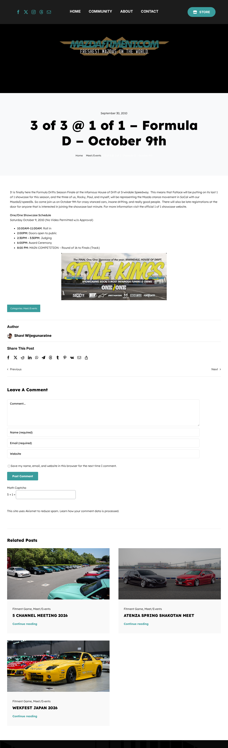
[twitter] (26, 12)
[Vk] (72, 357)
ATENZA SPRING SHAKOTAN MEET (159, 615)
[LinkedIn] (29, 357)
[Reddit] (22, 357)
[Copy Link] (86, 357)
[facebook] (18, 12)
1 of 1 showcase (164, 206)
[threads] (41, 12)
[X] (15, 357)
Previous (16, 369)
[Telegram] (43, 357)
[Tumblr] (57, 357)
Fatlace (178, 192)
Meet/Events (30, 308)
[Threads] (50, 357)
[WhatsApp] (36, 357)
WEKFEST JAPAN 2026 (35, 707)
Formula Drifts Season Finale (55, 192)
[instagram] (34, 12)
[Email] (79, 357)
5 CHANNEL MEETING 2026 (40, 615)
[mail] (49, 12)
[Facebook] (8, 357)
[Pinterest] (64, 357)
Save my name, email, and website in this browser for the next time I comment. (64, 466)
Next (214, 369)
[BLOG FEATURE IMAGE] (58, 549)
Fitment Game (22, 609)
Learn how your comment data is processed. (89, 511)
